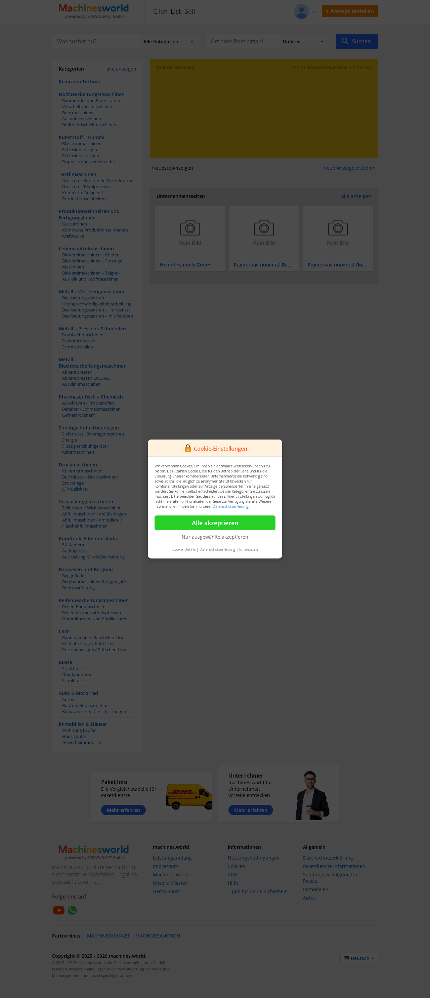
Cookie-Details (184, 549)
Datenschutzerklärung (230, 506)
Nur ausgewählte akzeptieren (215, 537)
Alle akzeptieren (215, 523)
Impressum (248, 549)
